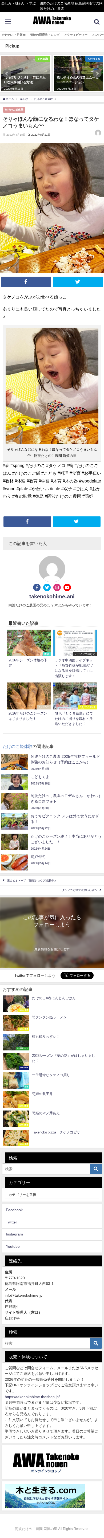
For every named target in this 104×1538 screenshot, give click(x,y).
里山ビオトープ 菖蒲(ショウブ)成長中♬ (32, 880)
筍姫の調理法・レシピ (44, 34)
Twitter (11, 1222)
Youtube (13, 1246)
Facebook (14, 1210)
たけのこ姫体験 (14, 109)
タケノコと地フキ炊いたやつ (79, 890)
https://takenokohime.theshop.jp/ (32, 1397)
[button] (7, 73)
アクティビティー (75, 34)
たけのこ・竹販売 (14, 34)
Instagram (14, 1234)
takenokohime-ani (52, 596)
